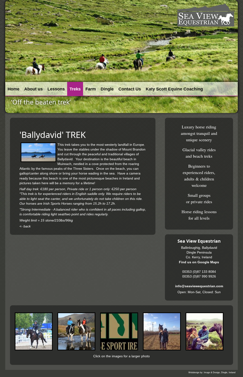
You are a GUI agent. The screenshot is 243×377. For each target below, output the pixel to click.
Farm (90, 89)
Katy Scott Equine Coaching (174, 89)
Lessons (56, 89)
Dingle (107, 89)
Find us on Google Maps (199, 262)
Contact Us (129, 89)
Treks (75, 89)
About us (33, 89)
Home (13, 89)
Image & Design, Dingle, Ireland (219, 372)
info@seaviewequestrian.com (199, 286)
